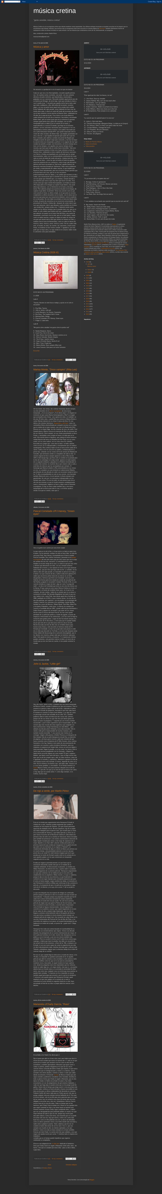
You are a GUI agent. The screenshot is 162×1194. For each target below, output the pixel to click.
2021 (87, 286)
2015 (87, 301)
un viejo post (55, 1143)
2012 (87, 309)
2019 (87, 291)
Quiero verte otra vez (92, 254)
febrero (90, 269)
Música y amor (41, 46)
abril (89, 264)
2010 (87, 314)
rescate (56, 1075)
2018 (87, 293)
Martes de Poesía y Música (94, 142)
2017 (87, 296)
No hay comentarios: (58, 240)
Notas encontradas (91, 144)
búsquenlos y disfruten (61, 423)
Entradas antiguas (71, 1165)
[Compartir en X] (39, 243)
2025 (87, 275)
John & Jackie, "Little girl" (46, 663)
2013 (87, 306)
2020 (87, 288)
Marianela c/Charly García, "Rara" (51, 1004)
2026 (87, 262)
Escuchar (36, 351)
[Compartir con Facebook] (41, 243)
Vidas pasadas (90, 146)
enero (89, 272)
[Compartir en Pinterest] (44, 243)
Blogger (91, 1180)
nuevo (35, 767)
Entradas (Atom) (47, 1168)
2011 (87, 311)
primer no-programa (55, 411)
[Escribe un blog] (37, 243)
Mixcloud (102, 28)
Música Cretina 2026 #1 (46, 252)
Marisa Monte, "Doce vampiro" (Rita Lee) (55, 369)
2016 (87, 298)
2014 (87, 304)
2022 (87, 283)
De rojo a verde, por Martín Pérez (51, 790)
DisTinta (94, 244)
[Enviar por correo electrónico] (35, 243)
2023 (87, 280)
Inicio (49, 1165)
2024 (87, 278)
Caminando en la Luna (108, 248)
